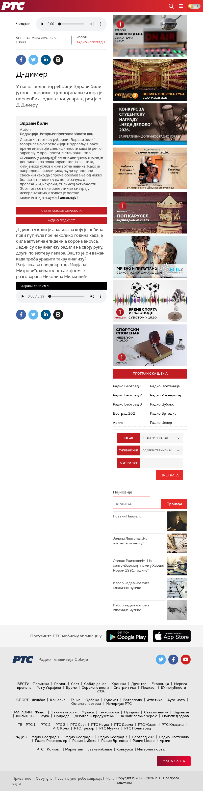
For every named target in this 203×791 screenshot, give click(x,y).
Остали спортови (86, 703)
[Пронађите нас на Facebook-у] (173, 659)
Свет (75, 684)
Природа (62, 716)
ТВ (20, 724)
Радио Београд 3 (127, 404)
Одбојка (92, 700)
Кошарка (58, 700)
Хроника (118, 684)
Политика (41, 684)
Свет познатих (156, 712)
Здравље (181, 712)
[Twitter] (33, 60)
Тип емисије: (128, 450)
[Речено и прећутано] (150, 257)
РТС (40, 749)
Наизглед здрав (175, 716)
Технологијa (109, 712)
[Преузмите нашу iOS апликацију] (172, 636)
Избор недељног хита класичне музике (131, 585)
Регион (60, 684)
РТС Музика (109, 728)
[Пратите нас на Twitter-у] (161, 659)
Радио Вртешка (163, 413)
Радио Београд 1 (127, 386)
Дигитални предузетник (95, 716)
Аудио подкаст (61, 220)
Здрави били (34, 123)
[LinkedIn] (46, 60)
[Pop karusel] (150, 213)
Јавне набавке (100, 749)
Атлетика (154, 700)
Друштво (139, 684)
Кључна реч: (128, 462)
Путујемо (131, 712)
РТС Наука (100, 724)
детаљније (68, 197)
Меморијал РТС (119, 703)
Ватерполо (132, 700)
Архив (118, 422)
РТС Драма (123, 724)
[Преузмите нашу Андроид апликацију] (127, 636)
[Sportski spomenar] (150, 345)
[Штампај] (58, 60)
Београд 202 (124, 413)
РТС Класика (173, 724)
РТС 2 (46, 724)
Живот (40, 712)
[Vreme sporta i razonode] (150, 301)
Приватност (22, 778)
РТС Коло (60, 728)
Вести (23, 684)
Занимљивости (63, 712)
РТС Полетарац (137, 728)
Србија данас (95, 684)
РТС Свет (78, 724)
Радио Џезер (161, 422)
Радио (20, 737)
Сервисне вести (95, 687)
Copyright (44, 778)
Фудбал (38, 700)
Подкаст (148, 687)
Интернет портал (151, 749)
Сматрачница (125, 687)
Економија (160, 684)
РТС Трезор (84, 728)
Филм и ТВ (25, 716)
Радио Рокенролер (166, 395)
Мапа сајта (173, 761)
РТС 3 (60, 724)
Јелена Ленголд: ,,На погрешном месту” (130, 541)
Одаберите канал (155, 438)
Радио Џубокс (162, 404)
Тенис (75, 700)
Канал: (128, 438)
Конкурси (124, 749)
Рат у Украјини (48, 687)
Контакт (54, 749)
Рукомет (111, 700)
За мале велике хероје (138, 716)
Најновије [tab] (122, 492)
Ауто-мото (176, 700)
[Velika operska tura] (150, 80)
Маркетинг (74, 749)
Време (71, 687)
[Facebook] (21, 60)
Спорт (22, 700)
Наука (44, 716)
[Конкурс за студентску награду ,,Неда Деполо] (150, 124)
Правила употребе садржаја (78, 778)
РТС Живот (147, 724)
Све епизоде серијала (61, 211)
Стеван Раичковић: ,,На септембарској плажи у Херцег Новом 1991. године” (138, 565)
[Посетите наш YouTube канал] (186, 659)
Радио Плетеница (165, 386)
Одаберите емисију (157, 450)
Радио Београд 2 (127, 395)
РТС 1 (31, 724)
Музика (87, 712)
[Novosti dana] (150, 36)
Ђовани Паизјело (127, 516)
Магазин (23, 712)
